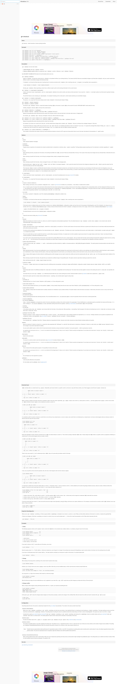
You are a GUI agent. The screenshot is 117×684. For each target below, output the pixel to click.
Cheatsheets (107, 1)
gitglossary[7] (44, 362)
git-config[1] (109, 206)
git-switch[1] (35, 614)
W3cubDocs (23, 1)
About (114, 1)
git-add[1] (84, 273)
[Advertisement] (57, 13)
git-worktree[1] (104, 614)
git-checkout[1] (43, 614)
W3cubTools (100, 1)
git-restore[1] (30, 644)
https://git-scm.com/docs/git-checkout (68, 650)
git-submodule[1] (72, 303)
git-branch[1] (71, 175)
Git (28, 1)
